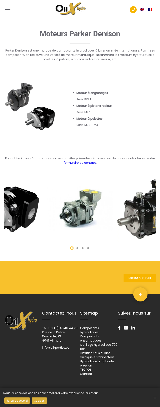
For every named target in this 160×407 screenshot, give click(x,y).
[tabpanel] (80, 209)
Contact (86, 374)
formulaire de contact (80, 163)
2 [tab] (77, 248)
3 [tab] (82, 248)
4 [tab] (88, 248)
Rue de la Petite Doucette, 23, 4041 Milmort (53, 336)
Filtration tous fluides (95, 353)
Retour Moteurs (140, 278)
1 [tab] (72, 248)
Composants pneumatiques (90, 338)
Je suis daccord (17, 400)
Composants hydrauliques (89, 330)
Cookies (39, 400)
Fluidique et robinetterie (97, 357)
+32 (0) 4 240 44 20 (63, 328)
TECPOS (85, 370)
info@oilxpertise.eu (56, 348)
